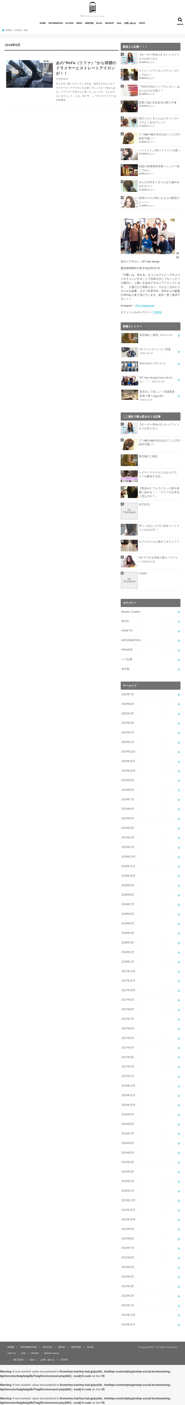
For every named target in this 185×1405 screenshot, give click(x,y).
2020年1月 (127, 742)
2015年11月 (128, 1209)
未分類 (125, 668)
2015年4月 (127, 1276)
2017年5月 (127, 1038)
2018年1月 (127, 961)
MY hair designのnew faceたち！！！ (156, 379)
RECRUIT (109, 23)
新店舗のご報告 (156, 335)
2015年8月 (127, 1238)
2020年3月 (127, 722)
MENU (79, 23)
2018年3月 (127, 942)
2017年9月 (127, 999)
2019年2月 (127, 837)
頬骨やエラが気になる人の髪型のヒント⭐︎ (159, 200)
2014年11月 (128, 1324)
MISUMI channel (51, 1353)
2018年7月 (127, 904)
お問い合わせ (130, 23)
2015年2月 (127, 1295)
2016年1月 (127, 1190)
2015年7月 (127, 1248)
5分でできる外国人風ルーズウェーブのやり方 (158, 559)
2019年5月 (127, 818)
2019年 (18, 30)
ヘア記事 (126, 659)
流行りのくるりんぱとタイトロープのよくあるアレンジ (159, 120)
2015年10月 (128, 1219)
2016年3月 (127, 1171)
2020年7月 (127, 694)
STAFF (142, 23)
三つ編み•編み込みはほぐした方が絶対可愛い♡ (159, 136)
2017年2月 (127, 1066)
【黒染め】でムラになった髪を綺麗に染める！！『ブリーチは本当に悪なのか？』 (159, 492)
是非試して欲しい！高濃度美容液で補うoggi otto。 (157, 395)
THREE (157, 312)
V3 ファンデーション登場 (155, 351)
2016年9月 (127, 1114)
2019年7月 (127, 799)
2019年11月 (128, 761)
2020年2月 (127, 732)
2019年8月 (127, 789)
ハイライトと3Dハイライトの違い (159, 150)
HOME (43, 23)
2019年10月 (128, 770)
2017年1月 (127, 1076)
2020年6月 (127, 703)
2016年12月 (128, 1085)
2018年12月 (128, 856)
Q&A (119, 23)
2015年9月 (127, 1229)
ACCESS (69, 23)
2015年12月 (128, 1200)
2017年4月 (127, 1047)
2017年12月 (128, 971)
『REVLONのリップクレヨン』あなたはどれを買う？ (159, 88)
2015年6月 (127, 1257)
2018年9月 (127, 885)
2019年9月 (127, 780)
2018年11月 (128, 866)
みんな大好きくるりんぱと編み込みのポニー (159, 184)
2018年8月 (127, 894)
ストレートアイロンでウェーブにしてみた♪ (159, 72)
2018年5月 (127, 923)
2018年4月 (127, 933)
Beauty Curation (130, 611)
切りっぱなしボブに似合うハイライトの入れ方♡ (159, 527)
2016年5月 (127, 1152)
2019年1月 (127, 847)
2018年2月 (127, 952)
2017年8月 (127, 1009)
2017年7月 (127, 1018)
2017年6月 (127, 1028)
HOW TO (127, 630)
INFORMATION (56, 23)
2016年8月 (127, 1124)
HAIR (23, 1353)
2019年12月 (128, 751)
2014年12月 (128, 1314)
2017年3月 (127, 1057)
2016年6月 (127, 1143)
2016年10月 (128, 1104)
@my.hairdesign (144, 305)
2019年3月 (127, 828)
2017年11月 (128, 980)
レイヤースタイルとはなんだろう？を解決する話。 (158, 474)
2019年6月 (127, 808)
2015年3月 (127, 1286)
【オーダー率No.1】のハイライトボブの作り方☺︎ (159, 56)
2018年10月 (128, 875)
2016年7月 (127, 1133)
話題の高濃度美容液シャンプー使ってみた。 (159, 168)
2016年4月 (127, 1162)
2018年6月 (127, 913)
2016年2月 (127, 1181)
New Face (152, 363)
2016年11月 (128, 1095)
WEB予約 (89, 23)
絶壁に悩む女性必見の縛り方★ (158, 102)
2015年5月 (127, 1267)
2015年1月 (127, 1305)
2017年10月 (128, 990)
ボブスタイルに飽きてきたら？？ (159, 541)
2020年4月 (127, 713)
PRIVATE (127, 649)
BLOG (99, 23)
